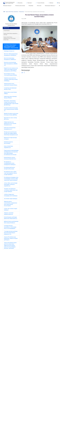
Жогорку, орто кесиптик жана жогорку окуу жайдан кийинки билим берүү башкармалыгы (11, 133)
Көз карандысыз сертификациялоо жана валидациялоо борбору (9, 163)
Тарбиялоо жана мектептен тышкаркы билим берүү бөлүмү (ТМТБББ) (11, 79)
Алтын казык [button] (39, 5)
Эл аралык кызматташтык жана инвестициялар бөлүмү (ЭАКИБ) (11, 109)
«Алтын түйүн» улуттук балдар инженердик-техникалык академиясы (10, 184)
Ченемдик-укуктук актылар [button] (20, 5)
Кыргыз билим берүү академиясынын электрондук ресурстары (10, 38)
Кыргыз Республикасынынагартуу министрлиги (10, 3)
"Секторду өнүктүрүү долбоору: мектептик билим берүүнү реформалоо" (11, 233)
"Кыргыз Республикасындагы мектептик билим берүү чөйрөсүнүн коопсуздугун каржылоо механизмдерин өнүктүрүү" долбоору (10, 245)
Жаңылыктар (21, 11)
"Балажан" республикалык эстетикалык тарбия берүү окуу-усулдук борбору (11, 190)
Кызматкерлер (6, 30)
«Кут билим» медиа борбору (10, 198)
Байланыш (51, 2)
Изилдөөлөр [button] (31, 5)
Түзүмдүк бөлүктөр (40, 2)
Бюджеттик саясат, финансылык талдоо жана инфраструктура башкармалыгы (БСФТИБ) (11, 69)
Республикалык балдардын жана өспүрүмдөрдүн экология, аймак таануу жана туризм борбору (11, 179)
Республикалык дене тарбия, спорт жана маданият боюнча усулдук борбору (10, 173)
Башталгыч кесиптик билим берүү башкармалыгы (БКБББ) (10, 64)
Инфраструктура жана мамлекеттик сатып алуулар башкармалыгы (10, 123)
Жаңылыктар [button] (20, 2)
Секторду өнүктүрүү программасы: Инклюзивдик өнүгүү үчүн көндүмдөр (10, 227)
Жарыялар (29, 2)
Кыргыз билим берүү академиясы (12, 11)
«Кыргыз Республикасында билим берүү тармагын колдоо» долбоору (11, 238)
